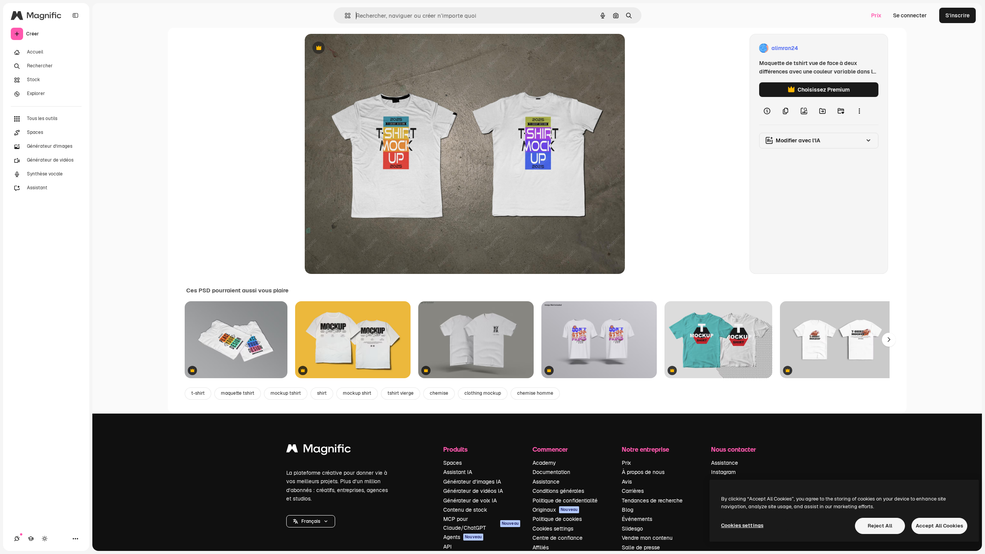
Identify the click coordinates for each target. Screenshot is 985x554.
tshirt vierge (400, 393)
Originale (355, 48)
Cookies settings (553, 528)
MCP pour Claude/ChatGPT (481, 523)
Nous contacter (733, 449)
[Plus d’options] (859, 110)
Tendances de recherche (652, 500)
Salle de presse (641, 547)
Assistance (546, 481)
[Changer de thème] (44, 538)
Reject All (880, 525)
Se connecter (910, 15)
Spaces (452, 462)
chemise (439, 393)
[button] (310, 521)
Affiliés (541, 547)
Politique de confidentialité (565, 500)
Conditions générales (558, 490)
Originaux (555, 509)
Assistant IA (457, 472)
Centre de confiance (558, 537)
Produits (455, 449)
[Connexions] (17, 538)
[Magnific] (318, 450)
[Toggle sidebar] (75, 15)
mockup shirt (357, 393)
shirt (322, 393)
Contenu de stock (465, 509)
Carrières (633, 490)
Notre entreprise (645, 449)
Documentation (551, 472)
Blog (627, 509)
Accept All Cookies (939, 525)
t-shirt (198, 393)
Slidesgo (632, 528)
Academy (544, 462)
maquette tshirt (237, 393)
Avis (627, 481)
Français (310, 521)
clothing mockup (482, 393)
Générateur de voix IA (470, 500)
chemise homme (535, 393)
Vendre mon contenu (647, 537)
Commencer (550, 449)
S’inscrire (957, 15)
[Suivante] (889, 339)
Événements (637, 519)
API (447, 546)
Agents (462, 537)
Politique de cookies (557, 519)
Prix (876, 15)
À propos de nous (643, 472)
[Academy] (31, 538)
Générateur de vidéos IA (473, 490)
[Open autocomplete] (344, 15)
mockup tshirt (285, 393)
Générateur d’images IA (472, 481)
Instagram (723, 472)
